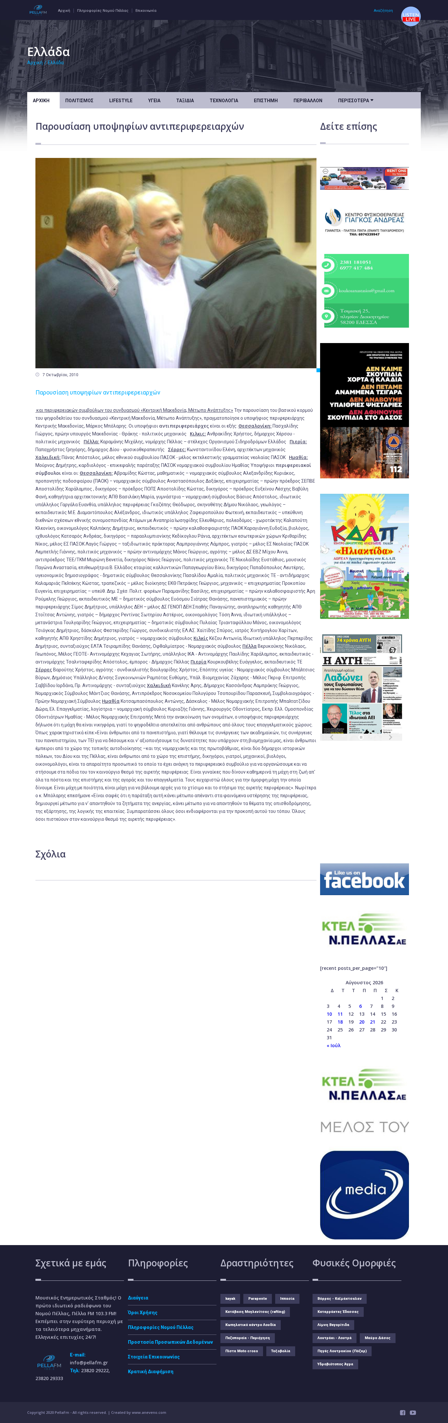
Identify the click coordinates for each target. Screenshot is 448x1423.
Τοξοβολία (280, 1351)
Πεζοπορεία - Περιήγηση (247, 1338)
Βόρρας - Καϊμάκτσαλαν (339, 1299)
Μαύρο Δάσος (378, 1338)
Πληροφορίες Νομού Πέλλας (103, 11)
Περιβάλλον (308, 100)
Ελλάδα (56, 62)
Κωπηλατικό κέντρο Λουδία (250, 1325)
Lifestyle (120, 100)
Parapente (257, 1299)
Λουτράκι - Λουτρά (334, 1338)
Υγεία (154, 100)
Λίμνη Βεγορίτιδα (333, 1325)
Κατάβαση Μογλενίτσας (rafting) (255, 1312)
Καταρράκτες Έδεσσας (338, 1312)
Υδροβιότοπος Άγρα (335, 1364)
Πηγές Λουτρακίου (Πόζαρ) (342, 1351)
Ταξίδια (185, 100)
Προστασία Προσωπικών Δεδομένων (170, 1342)
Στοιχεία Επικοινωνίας (154, 1356)
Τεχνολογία (224, 100)
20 (361, 1022)
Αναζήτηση (383, 11)
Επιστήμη (266, 100)
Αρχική (64, 11)
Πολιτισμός (79, 100)
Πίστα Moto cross (241, 1351)
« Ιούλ (333, 1045)
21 (372, 1022)
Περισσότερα (355, 100)
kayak (230, 1299)
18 (340, 1022)
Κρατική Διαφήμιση (150, 1371)
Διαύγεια (138, 1297)
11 (340, 1014)
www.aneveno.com (149, 1412)
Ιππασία (287, 1299)
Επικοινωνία (145, 11)
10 (329, 1014)
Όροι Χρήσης (142, 1312)
